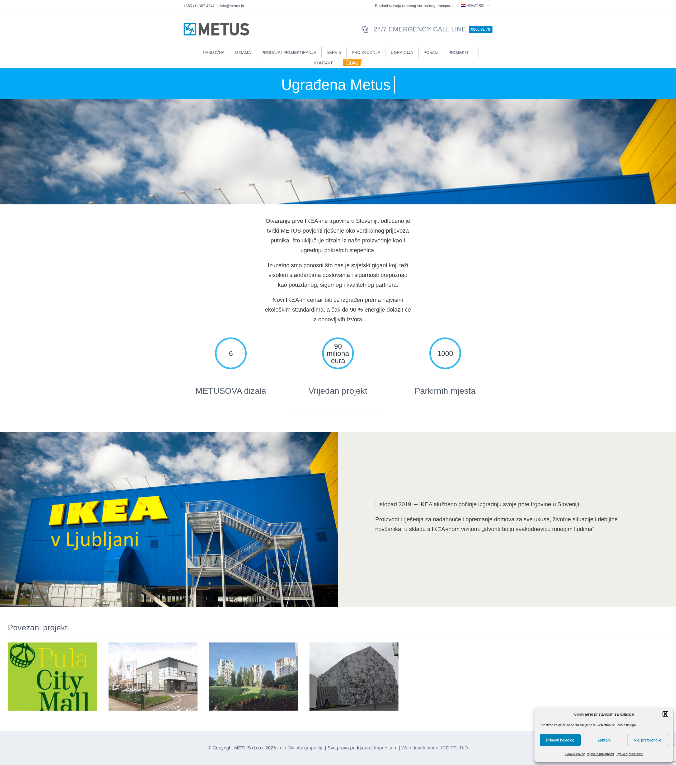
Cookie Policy (575, 754)
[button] (665, 714)
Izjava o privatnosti (600, 754)
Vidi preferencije (647, 740)
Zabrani (604, 740)
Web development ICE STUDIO (434, 747)
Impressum (385, 747)
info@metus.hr (232, 6)
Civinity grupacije (305, 747)
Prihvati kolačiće (560, 740)
